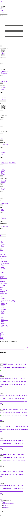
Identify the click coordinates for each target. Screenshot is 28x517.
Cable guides (2, 321)
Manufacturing (3, 268)
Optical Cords (3, 196)
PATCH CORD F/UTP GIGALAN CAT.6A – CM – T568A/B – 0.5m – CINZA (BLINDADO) (11, 446)
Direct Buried (3, 152)
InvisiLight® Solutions (2, 275)
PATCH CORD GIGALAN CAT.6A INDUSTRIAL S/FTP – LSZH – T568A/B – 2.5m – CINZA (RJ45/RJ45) (13, 412)
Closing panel (3, 217)
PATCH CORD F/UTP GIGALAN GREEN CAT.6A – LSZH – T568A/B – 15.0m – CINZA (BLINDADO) (13, 367)
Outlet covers (3, 323)
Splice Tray (2, 307)
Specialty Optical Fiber (4, 145)
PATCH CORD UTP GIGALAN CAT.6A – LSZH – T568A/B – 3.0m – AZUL (9, 423)
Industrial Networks (2, 254)
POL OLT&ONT (3, 138)
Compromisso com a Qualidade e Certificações (8, 503)
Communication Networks (3, 253)
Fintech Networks (3, 87)
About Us (2, 12)
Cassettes (2, 169)
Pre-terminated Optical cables (3, 278)
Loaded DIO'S (3, 305)
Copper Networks (3, 106)
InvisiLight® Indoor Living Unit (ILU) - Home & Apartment (8, 300)
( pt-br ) (2, 7)
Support (2, 245)
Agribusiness (2, 267)
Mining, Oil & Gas (3, 269)
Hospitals (2, 89)
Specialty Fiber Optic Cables (4, 144)
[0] (1, 46)
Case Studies (2, 243)
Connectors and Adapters (4, 303)
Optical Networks (3, 105)
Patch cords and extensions (4, 203)
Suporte (2, 509)
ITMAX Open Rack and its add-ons (5, 326)
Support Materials (2, 334)
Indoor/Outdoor (3, 298)
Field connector (3, 170)
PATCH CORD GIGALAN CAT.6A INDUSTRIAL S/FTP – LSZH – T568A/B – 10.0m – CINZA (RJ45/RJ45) (13, 401)
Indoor (2, 154)
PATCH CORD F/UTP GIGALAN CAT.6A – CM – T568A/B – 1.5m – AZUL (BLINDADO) (11, 468)
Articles (2, 242)
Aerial (2, 295)
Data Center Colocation (4, 80)
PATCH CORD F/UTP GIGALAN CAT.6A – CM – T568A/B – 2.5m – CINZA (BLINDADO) (11, 485)
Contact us (2, 246)
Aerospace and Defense (4, 73)
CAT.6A (1, 279)
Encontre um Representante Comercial (7, 508)
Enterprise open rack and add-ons (5, 226)
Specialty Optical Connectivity (3, 283)
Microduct (2, 155)
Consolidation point (3, 218)
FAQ (0, 335)
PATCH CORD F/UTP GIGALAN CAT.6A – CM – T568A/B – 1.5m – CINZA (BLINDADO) (11, 491)
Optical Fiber (1, 277)
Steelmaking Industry (3, 99)
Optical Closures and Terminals (3, 286)
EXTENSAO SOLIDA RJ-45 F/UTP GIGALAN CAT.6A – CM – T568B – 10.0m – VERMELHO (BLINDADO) (14, 429)
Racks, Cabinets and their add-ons (4, 290)
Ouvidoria (4, 511)
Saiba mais (1, 369)
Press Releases (1, 332)
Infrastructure (3, 272)
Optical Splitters (3, 172)
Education (2, 90)
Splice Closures (3, 182)
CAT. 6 (1, 288)
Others (2, 173)
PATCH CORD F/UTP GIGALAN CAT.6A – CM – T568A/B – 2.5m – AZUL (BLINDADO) (11, 474)
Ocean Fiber (2, 189)
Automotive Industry (3, 97)
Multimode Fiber (3, 188)
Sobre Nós (4, 502)
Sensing (2, 70)
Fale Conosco (4, 510)
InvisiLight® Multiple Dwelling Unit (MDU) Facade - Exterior (8, 162)
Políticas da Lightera (5, 505)
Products (2, 10)
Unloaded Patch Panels (2, 281)
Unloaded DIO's (3, 174)
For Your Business (3, 251)
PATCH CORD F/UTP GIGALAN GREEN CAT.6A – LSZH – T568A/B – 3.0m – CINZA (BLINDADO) (13, 378)
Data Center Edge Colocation (4, 81)
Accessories (1, 280)
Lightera (2, 501)
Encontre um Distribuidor (6, 507)
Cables (2, 209)
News (2, 241)
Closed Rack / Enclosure (4, 225)
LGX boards (2, 171)
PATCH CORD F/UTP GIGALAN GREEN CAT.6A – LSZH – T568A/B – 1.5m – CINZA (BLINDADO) (13, 384)
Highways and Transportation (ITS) (5, 263)
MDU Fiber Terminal (3, 181)
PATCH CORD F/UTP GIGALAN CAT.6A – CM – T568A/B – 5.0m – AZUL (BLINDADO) (11, 440)
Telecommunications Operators (5, 71)
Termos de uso (4, 504)
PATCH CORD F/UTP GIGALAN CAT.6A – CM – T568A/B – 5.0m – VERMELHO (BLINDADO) (12, 457)
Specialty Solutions (4, 108)
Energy (2, 72)
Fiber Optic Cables (2, 284)
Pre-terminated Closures (4, 310)
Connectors (2, 210)
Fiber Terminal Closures (4, 180)
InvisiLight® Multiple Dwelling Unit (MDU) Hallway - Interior (8, 163)
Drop (2, 296)
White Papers (3, 244)
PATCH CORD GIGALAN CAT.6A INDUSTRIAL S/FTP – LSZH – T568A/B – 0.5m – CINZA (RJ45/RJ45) (13, 395)
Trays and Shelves (3, 219)
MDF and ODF (2, 276)
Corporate (2, 265)
